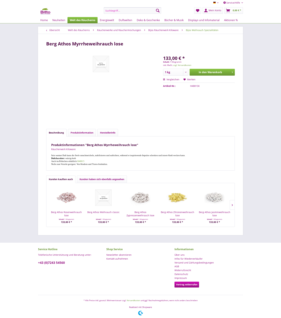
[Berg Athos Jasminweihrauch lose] (214, 197)
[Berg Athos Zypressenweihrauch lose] (140, 197)
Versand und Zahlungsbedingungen (194, 262)
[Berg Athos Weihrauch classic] (103, 197)
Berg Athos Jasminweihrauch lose (214, 214)
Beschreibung (56, 132)
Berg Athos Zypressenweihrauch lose (140, 214)
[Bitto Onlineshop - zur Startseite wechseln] (45, 11)
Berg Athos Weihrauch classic (103, 212)
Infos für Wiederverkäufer (188, 258)
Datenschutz (181, 274)
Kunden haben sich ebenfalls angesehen (102, 179)
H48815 (80, 161)
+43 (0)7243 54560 (51, 263)
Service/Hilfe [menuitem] (233, 2)
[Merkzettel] (197, 10)
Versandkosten (133, 300)
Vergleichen (172, 79)
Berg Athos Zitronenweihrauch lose (177, 214)
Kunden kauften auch (61, 179)
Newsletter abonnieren (119, 254)
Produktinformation (82, 132)
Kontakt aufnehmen (117, 258)
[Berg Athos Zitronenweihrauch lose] (177, 197)
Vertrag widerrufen (186, 284)
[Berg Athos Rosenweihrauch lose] (66, 197)
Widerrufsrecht (182, 270)
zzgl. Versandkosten (182, 65)
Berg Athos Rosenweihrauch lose (66, 214)
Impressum (180, 278)
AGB (176, 266)
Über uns (179, 254)
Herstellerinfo (107, 132)
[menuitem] (132, 10)
